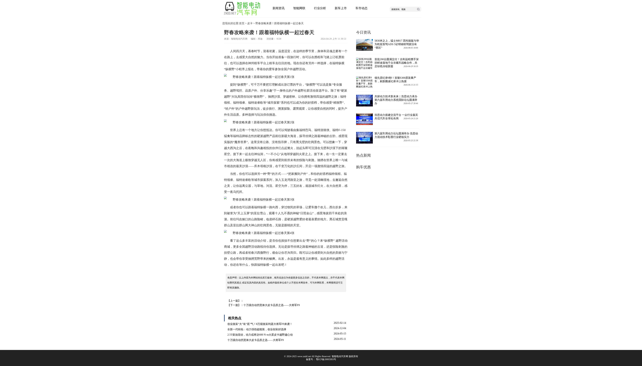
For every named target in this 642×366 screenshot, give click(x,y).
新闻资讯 (279, 8)
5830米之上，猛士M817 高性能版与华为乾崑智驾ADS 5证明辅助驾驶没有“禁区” (396, 44)
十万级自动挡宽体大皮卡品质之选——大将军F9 (271, 305)
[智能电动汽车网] (243, 16)
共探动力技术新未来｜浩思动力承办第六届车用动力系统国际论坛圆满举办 (395, 100)
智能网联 (299, 8)
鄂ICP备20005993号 (326, 359)
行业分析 (320, 8)
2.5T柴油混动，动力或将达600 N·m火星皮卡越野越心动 (260, 334)
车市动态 (361, 8)
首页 (241, 23)
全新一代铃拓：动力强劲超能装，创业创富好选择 (256, 329)
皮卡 (250, 23)
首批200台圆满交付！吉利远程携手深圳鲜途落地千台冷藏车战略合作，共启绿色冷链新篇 (396, 63)
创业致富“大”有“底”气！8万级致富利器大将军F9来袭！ (259, 324)
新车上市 (341, 8)
